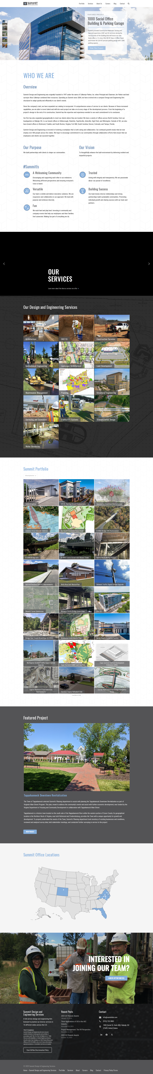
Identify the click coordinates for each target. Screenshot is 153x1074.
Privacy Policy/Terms (111, 1070)
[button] (94, 3)
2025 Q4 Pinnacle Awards (70, 1016)
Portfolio (62, 1070)
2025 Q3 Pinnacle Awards (70, 1035)
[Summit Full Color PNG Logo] (30, 3)
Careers (85, 1070)
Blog (91, 1070)
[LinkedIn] (101, 1034)
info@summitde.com (110, 1017)
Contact (98, 1070)
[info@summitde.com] (101, 1017)
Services (70, 1070)
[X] (111, 1034)
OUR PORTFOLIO (62, 275)
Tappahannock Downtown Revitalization (45, 795)
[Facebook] (106, 1034)
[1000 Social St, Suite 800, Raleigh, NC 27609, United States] (101, 1027)
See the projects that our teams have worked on (61, 288)
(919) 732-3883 (108, 1021)
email (40, 1042)
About (78, 1070)
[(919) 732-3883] (101, 1021)
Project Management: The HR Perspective (75, 1030)
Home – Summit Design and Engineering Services (39, 1070)
